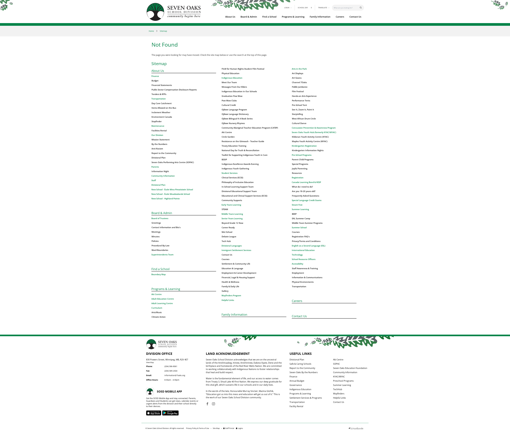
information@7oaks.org (174, 375)
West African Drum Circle (304, 118)
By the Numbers (159, 144)
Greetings (156, 222)
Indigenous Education (232, 77)
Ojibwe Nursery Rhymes (233, 123)
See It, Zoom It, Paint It (303, 109)
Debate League (229, 236)
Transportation (158, 98)
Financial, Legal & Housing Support (238, 277)
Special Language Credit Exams (306, 200)
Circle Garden (228, 136)
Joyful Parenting (299, 168)
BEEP (294, 214)
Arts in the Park (299, 68)
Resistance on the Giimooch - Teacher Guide (243, 141)
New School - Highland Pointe (165, 198)
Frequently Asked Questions (305, 195)
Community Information (163, 175)
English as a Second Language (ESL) (308, 245)
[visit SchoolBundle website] (356, 428)
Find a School (269, 16)
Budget (155, 80)
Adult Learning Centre (162, 303)
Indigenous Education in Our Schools (239, 91)
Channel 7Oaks (299, 82)
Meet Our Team (229, 82)
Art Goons (296, 77)
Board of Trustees (159, 218)
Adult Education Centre (162, 298)
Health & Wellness (230, 282)
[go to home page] (173, 11)
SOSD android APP (170, 412)
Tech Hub (226, 241)
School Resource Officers (303, 259)
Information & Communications (307, 277)
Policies (155, 241)
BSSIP (224, 159)
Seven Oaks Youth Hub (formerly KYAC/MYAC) (314, 132)
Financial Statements (162, 85)
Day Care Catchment (162, 103)
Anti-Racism (157, 148)
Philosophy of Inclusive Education (238, 182)
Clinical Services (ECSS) (232, 177)
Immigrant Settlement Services (236, 250)
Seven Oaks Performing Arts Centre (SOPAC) (173, 162)
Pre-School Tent (299, 105)
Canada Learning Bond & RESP (306, 182)
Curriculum (156, 307)
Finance (155, 76)
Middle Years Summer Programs (307, 223)
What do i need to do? (302, 186)
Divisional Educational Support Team (239, 191)
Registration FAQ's (301, 236)
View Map (150, 362)
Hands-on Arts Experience (304, 96)
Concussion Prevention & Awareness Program (314, 127)
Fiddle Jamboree (299, 87)
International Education (303, 250)
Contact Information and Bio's (166, 227)
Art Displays (297, 73)
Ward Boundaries (160, 250)
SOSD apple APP (153, 412)
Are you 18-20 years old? (303, 191)
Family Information (320, 16)
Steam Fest (297, 204)
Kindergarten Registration (304, 145)
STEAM (225, 209)
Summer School (299, 227)
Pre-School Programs (301, 155)
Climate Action (159, 317)
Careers (340, 16)
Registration (297, 177)
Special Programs (300, 164)
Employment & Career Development (239, 273)
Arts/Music (157, 312)
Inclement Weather (161, 112)
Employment (298, 273)
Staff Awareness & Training (305, 268)
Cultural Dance (299, 123)
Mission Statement (161, 139)
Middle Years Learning (232, 214)
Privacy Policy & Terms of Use (197, 428)
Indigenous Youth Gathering (235, 168)
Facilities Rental (159, 130)
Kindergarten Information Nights (308, 150)
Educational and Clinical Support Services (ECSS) (244, 195)
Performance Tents (301, 100)
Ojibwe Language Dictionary (235, 114)
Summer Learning (300, 209)
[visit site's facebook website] (207, 404)
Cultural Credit (229, 105)
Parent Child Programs (302, 159)
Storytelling (297, 114)
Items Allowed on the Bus (164, 107)
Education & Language (232, 268)
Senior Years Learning (232, 218)
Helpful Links (228, 300)
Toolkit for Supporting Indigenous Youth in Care (244, 155)
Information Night (160, 171)
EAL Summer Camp (301, 218)
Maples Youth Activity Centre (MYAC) (310, 141)
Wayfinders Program (231, 295)
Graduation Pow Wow (232, 96)
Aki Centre (156, 294)
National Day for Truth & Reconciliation (240, 150)
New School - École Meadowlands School (170, 194)
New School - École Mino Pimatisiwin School (172, 189)
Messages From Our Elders (234, 87)
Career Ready (228, 227)
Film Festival (298, 91)
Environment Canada (162, 117)
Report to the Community (164, 153)
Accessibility (297, 263)
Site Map (216, 428)
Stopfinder (157, 121)
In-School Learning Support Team (238, 186)
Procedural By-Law (160, 245)
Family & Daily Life (230, 286)
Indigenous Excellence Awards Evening (240, 164)
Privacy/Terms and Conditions (306, 241)
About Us (230, 16)
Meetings (156, 232)
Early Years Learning (231, 204)
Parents (155, 166)
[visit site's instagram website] (213, 404)
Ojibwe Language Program (234, 109)
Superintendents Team (162, 254)
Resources (297, 173)
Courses (225, 259)
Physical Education (230, 73)
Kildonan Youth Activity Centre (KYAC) (310, 136)
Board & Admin (249, 16)
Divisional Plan (159, 157)
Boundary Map (158, 274)
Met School (227, 232)
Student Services (229, 173)
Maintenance (157, 126)
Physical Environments (303, 282)
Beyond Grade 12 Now (232, 223)
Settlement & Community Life (236, 263)
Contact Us (355, 16)
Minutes (156, 236)
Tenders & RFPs (159, 94)
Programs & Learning (293, 16)
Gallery (225, 291)
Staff (153, 180)
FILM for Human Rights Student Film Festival (243, 68)
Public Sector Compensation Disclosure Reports (174, 89)
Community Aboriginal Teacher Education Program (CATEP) (250, 127)
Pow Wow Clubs (229, 100)
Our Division (157, 135)
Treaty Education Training (234, 145)
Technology (297, 254)
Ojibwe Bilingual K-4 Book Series (237, 118)
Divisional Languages (232, 245)
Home (151, 31)
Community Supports (232, 200)
